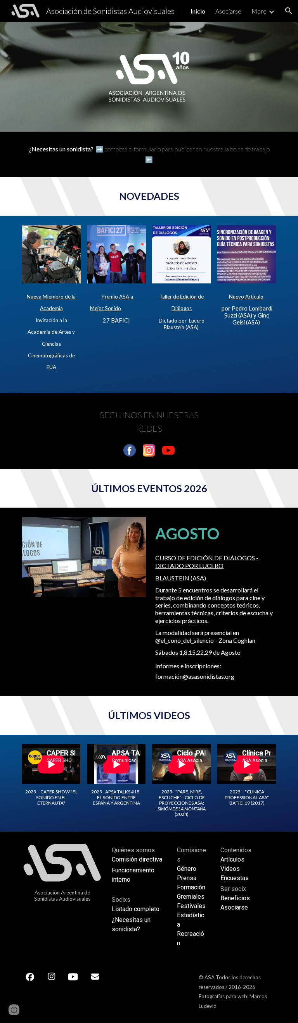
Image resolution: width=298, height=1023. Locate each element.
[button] (288, 11)
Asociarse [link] (228, 11)
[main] (149, 154)
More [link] (259, 11)
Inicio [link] (198, 11)
